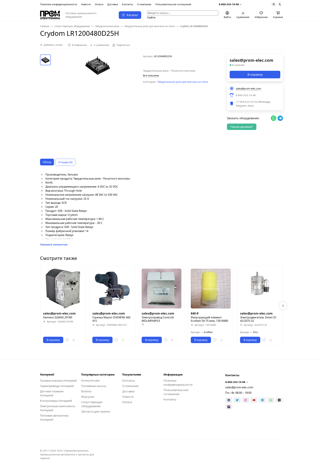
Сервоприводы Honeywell (57, 386)
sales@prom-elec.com (239, 387)
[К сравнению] (73, 340)
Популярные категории (98, 374)
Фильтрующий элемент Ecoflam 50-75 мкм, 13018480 (209, 319)
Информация (173, 374)
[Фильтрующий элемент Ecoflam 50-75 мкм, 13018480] (211, 288)
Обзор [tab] (47, 162)
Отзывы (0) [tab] (65, 162)
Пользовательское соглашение (173, 4)
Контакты (127, 4)
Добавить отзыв (53, 44)
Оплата (99, 4)
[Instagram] (245, 400)
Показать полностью (53, 244)
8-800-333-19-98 (229, 4)
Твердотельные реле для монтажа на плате (182, 81)
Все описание (151, 75)
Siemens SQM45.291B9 (57, 317)
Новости (86, 4)
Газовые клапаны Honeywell (58, 380)
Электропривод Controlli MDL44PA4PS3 (158, 319)
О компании (144, 4)
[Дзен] (279, 400)
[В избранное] (67, 340)
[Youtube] (254, 400)
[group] (97, 103)
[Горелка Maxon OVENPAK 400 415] (112, 288)
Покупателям (131, 374)
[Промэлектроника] (50, 14)
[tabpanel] (161, 209)
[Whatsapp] (270, 400)
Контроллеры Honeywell (56, 401)
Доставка (112, 4)
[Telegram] (262, 400)
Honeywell (47, 374)
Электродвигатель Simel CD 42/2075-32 (258, 319)
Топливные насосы (93, 386)
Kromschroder (90, 380)
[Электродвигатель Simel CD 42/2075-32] (260, 288)
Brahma (86, 391)
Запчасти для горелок (95, 411)
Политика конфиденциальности (58, 4)
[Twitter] (237, 400)
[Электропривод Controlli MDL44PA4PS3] (162, 288)
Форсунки (87, 397)
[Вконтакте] (228, 400)
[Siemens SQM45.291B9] (63, 288)
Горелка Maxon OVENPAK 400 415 (111, 319)
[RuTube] (228, 407)
